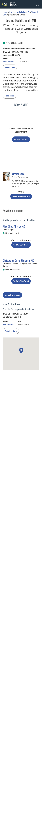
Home (5, 12)
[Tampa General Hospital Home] (9, 4)
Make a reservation (21, 196)
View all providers (12, 295)
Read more (9, 96)
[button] (21, 211)
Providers (13, 12)
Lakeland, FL (24, 12)
